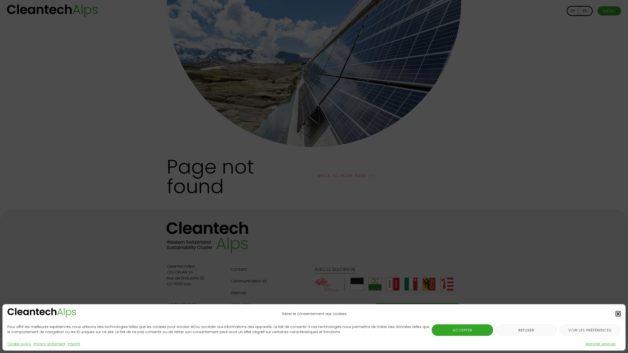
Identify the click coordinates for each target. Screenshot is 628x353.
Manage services (601, 343)
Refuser (526, 330)
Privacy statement (49, 343)
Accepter (462, 330)
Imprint (74, 343)
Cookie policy (19, 343)
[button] (618, 313)
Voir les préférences (590, 330)
